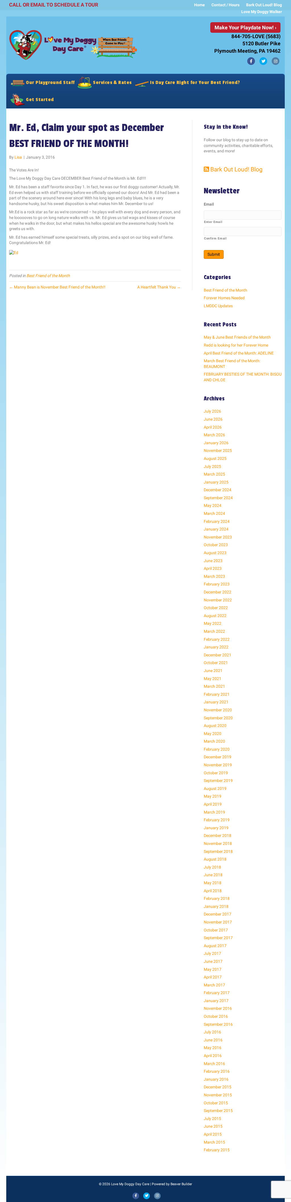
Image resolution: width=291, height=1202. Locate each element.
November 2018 (218, 843)
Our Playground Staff (50, 82)
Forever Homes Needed (224, 298)
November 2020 (218, 710)
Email (209, 204)
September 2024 (218, 497)
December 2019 (217, 757)
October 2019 (216, 773)
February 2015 (217, 1150)
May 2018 (212, 882)
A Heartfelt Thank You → (159, 287)
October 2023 (216, 544)
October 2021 (216, 662)
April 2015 (213, 1134)
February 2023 (217, 584)
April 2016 (213, 1055)
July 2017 (212, 953)
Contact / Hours (225, 5)
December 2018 (217, 835)
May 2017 (212, 969)
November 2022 (218, 600)
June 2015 (213, 1126)
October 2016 (216, 1016)
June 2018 (213, 875)
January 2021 (216, 702)
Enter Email (213, 222)
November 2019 (218, 765)
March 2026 (214, 435)
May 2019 (212, 796)
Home (199, 5)
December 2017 (217, 914)
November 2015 (218, 1095)
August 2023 (215, 552)
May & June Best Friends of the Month (237, 337)
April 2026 (213, 427)
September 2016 (218, 1024)
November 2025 (218, 450)
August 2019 (215, 788)
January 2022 (216, 647)
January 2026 (216, 443)
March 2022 (214, 631)
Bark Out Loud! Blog (264, 5)
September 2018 (218, 851)
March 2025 (214, 474)
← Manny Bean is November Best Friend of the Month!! (57, 287)
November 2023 (218, 537)
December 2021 (217, 655)
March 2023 (214, 576)
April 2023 (213, 568)
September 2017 (218, 937)
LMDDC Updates (218, 306)
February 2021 (217, 694)
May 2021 (212, 678)
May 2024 (212, 505)
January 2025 (216, 482)
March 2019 (214, 812)
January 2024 (216, 529)
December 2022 (217, 592)
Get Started (39, 100)
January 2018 (216, 906)
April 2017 (213, 977)
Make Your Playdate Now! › (245, 27)
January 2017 (216, 1000)
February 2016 (217, 1071)
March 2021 (214, 686)
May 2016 (212, 1047)
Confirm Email (215, 238)
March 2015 (214, 1142)
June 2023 (213, 560)
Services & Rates (112, 82)
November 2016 (218, 1008)
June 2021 (213, 670)
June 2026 (213, 419)
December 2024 (217, 490)
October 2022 (216, 607)
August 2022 (215, 615)
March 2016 (214, 1063)
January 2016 (216, 1079)
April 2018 (213, 890)
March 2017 (214, 985)
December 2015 (217, 1087)
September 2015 (218, 1110)
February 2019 (217, 820)
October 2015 (216, 1103)
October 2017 (216, 930)
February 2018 (217, 898)
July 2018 (212, 867)
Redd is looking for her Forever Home (236, 345)
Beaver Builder (181, 1184)
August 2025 (215, 458)
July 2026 (212, 411)
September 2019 (218, 780)
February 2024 (217, 521)
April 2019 (213, 804)
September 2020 (218, 718)
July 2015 (212, 1118)
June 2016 (213, 1040)
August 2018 (215, 859)
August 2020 (215, 725)
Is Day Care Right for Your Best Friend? (194, 82)
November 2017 (218, 922)
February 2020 (217, 749)
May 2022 (212, 623)
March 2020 (214, 741)
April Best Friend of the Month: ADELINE (239, 353)
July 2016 (212, 1032)
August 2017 (215, 945)
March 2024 (214, 513)
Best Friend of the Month (48, 275)
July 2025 (212, 466)
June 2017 (213, 961)
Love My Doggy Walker (261, 11)
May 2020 (212, 733)
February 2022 (217, 639)
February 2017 (217, 992)
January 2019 (216, 828)
